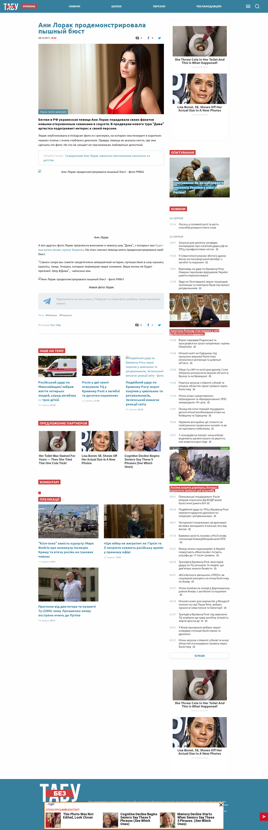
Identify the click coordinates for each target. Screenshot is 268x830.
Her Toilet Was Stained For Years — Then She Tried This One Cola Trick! (57, 459)
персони (159, 6)
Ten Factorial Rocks (199, 757)
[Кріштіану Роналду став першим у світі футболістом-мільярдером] (200, 311)
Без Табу (56, 325)
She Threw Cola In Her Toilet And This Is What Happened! (200, 704)
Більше (200, 655)
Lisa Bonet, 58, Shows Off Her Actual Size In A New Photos (99, 459)
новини (74, 6)
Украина (66, 315)
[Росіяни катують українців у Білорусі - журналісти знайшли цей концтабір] (200, 466)
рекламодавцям (209, 6)
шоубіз (116, 6)
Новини (52, 315)
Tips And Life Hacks (199, 710)
